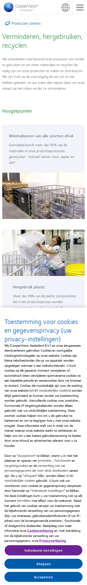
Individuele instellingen (43, 550)
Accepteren (43, 577)
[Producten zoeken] (6, 24)
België (65, 7)
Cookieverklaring (40, 530)
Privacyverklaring (52, 540)
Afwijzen (43, 564)
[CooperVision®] (22, 10)
